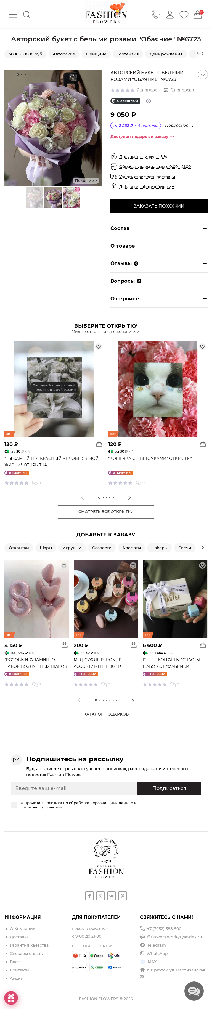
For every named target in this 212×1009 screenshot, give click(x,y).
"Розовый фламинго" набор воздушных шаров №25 (35, 666)
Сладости (102, 547)
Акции (16, 978)
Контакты (19, 970)
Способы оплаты (27, 953)
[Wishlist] (184, 15)
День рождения (166, 54)
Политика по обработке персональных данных (88, 802)
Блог (15, 961)
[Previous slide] (22, 198)
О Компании (23, 928)
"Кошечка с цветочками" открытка (150, 458)
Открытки (19, 547)
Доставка (19, 937)
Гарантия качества (29, 945)
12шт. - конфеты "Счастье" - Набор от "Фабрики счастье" (174, 666)
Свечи (184, 547)
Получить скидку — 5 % (143, 156)
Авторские (64, 54)
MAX (152, 961)
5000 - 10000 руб (25, 54)
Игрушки (72, 547)
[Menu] (13, 14)
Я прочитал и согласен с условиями (79, 804)
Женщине (96, 54)
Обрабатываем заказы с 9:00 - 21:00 (155, 166)
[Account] (170, 15)
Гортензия (128, 54)
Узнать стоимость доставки (147, 176)
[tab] (18, 74)
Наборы (160, 547)
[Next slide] (203, 53)
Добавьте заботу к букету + (146, 186)
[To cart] (99, 443)
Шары (46, 547)
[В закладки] (203, 74)
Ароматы (131, 547)
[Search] (27, 14)
